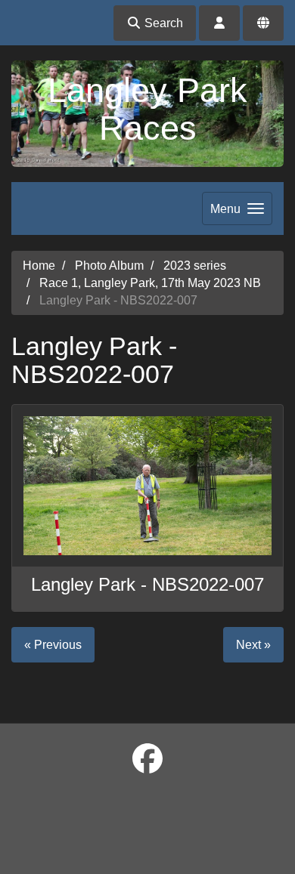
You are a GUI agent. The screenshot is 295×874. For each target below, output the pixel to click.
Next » (253, 644)
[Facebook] (147, 759)
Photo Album (109, 265)
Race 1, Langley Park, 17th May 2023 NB (150, 282)
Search (162, 23)
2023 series (194, 265)
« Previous (53, 644)
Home (39, 265)
